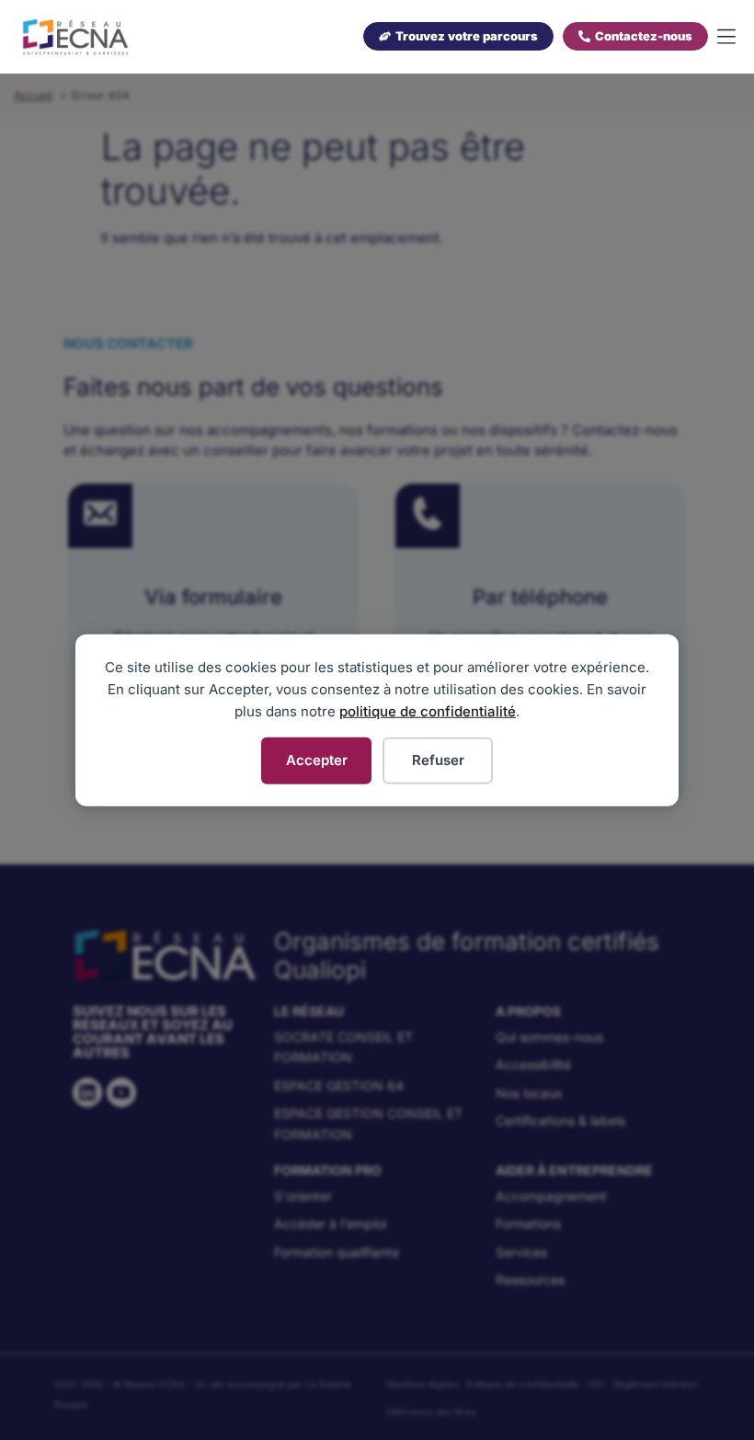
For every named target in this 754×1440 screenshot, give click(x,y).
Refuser (438, 760)
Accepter (317, 760)
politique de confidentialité (427, 711)
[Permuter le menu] (726, 37)
